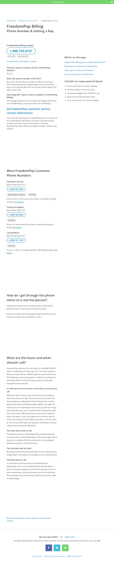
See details (19, 202)
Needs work (70, 537)
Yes (61, 537)
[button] (112, 2)
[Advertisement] (32, 149)
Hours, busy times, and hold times (78, 74)
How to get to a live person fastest (78, 70)
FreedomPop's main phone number (22, 61)
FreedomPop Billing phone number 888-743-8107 (85, 62)
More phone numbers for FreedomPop (80, 66)
